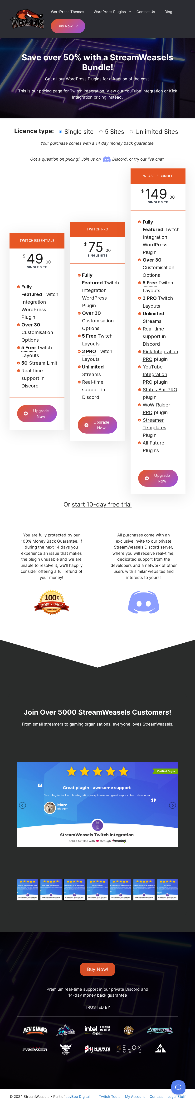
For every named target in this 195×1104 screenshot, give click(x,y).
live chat (156, 159)
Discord (119, 159)
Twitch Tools (109, 1096)
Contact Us (145, 12)
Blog (168, 12)
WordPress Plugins (110, 12)
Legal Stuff (176, 1096)
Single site (79, 131)
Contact (156, 1096)
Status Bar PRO (160, 389)
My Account (135, 1096)
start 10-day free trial (102, 504)
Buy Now (65, 26)
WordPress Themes (67, 12)
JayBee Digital (78, 1096)
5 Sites (114, 131)
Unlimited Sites (156, 131)
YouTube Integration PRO (155, 374)
